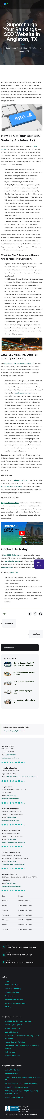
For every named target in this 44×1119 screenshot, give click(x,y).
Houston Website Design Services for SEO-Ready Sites (23, 1078)
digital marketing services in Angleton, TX (19, 363)
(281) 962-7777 (11, 795)
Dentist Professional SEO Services (17, 1087)
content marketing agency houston (24, 673)
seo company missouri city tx (24, 701)
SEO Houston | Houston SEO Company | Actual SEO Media (22, 1037)
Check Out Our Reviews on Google (21, 947)
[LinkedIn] (10, 762)
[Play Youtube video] (22, 533)
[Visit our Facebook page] (30, 613)
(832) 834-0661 (11, 883)
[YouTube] (16, 762)
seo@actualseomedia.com (10, 820)
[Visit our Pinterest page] (35, 613)
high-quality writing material (11, 486)
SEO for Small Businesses (14, 1097)
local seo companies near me (24, 682)
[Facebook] (5, 762)
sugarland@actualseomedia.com (26, 777)
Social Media (9, 996)
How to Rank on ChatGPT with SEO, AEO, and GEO (24, 664)
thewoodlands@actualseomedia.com (13, 864)
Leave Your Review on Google (19, 955)
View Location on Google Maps (19, 962)
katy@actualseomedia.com (10, 798)
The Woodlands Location (11, 852)
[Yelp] (24, 762)
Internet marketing (20, 480)
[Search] (36, 647)
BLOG (39, 565)
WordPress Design (11, 1074)
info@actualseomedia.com (10, 758)
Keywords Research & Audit (15, 1003)
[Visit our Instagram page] (40, 613)
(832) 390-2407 (11, 839)
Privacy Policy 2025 (12, 1056)
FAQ (38, 562)
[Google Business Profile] (22, 762)
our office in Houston (12, 561)
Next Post (36, 634)
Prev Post (9, 623)
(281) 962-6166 (11, 777)
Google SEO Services (13, 1028)
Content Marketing (12, 992)
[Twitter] (2, 781)
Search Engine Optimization (14, 731)
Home (22, 45)
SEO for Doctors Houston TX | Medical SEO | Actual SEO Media (21, 1092)
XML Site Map (10, 1052)
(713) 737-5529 (11, 755)
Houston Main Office (9, 874)
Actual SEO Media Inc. (30, 1114)
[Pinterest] (7, 762)
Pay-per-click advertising (10, 503)
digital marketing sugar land (23, 692)
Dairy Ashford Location (10, 809)
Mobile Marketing (11, 1032)
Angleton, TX (13, 572)
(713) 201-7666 (11, 861)
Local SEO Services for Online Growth (19, 1021)
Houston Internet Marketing (15, 1042)
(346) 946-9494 (11, 817)
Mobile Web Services (12, 1070)
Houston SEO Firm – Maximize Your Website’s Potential (22, 1047)
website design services (23, 393)
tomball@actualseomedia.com (11, 886)
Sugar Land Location (9, 768)
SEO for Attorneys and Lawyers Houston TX (21, 1084)
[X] (2, 762)
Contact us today (7, 567)
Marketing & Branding (13, 989)
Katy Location (7, 787)
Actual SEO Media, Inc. (11, 555)
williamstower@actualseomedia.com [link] (13, 842)
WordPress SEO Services (14, 999)
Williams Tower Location (11, 831)
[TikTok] (19, 762)
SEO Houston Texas (12, 985)
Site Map (8, 1007)
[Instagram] (13, 762)
